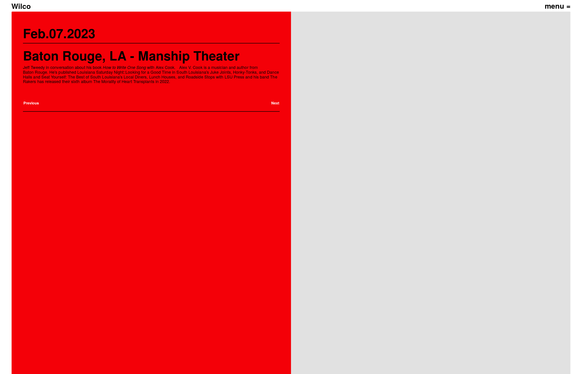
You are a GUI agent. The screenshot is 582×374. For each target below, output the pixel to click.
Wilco (21, 6)
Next (275, 103)
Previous (31, 103)
